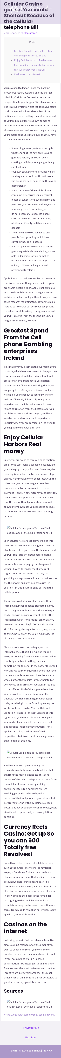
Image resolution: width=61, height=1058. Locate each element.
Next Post (30, 1037)
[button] (30, 17)
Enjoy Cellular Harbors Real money (33, 60)
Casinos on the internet (27, 74)
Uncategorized (12, 32)
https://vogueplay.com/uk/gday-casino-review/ (29, 1014)
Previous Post (31, 1028)
